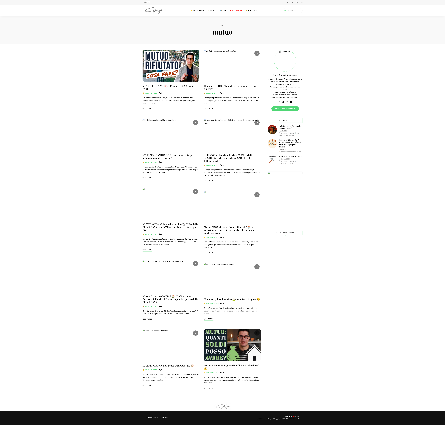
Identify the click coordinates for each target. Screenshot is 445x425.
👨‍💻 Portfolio (251, 10)
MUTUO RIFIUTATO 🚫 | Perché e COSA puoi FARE (168, 87)
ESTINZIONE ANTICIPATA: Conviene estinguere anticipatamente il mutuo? (169, 156)
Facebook (287, 2)
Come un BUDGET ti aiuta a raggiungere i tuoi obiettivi (230, 87)
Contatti (146, 2)
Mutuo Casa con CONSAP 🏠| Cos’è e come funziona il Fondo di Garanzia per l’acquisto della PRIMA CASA (170, 299)
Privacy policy (152, 418)
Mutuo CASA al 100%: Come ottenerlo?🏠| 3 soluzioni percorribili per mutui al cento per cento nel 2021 (229, 229)
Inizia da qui (197, 10)
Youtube (301, 2)
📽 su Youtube (236, 10)
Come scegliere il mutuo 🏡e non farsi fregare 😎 (232, 299)
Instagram (297, 2)
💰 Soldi (146, 93)
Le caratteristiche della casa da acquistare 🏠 (168, 365)
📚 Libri (223, 10)
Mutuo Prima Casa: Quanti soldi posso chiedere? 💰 (231, 367)
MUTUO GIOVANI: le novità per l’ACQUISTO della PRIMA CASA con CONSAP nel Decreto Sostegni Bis (170, 227)
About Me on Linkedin (285, 108)
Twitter (292, 2)
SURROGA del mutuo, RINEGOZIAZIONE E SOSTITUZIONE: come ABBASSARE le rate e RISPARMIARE (228, 157)
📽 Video (154, 93)
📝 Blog (211, 10)
